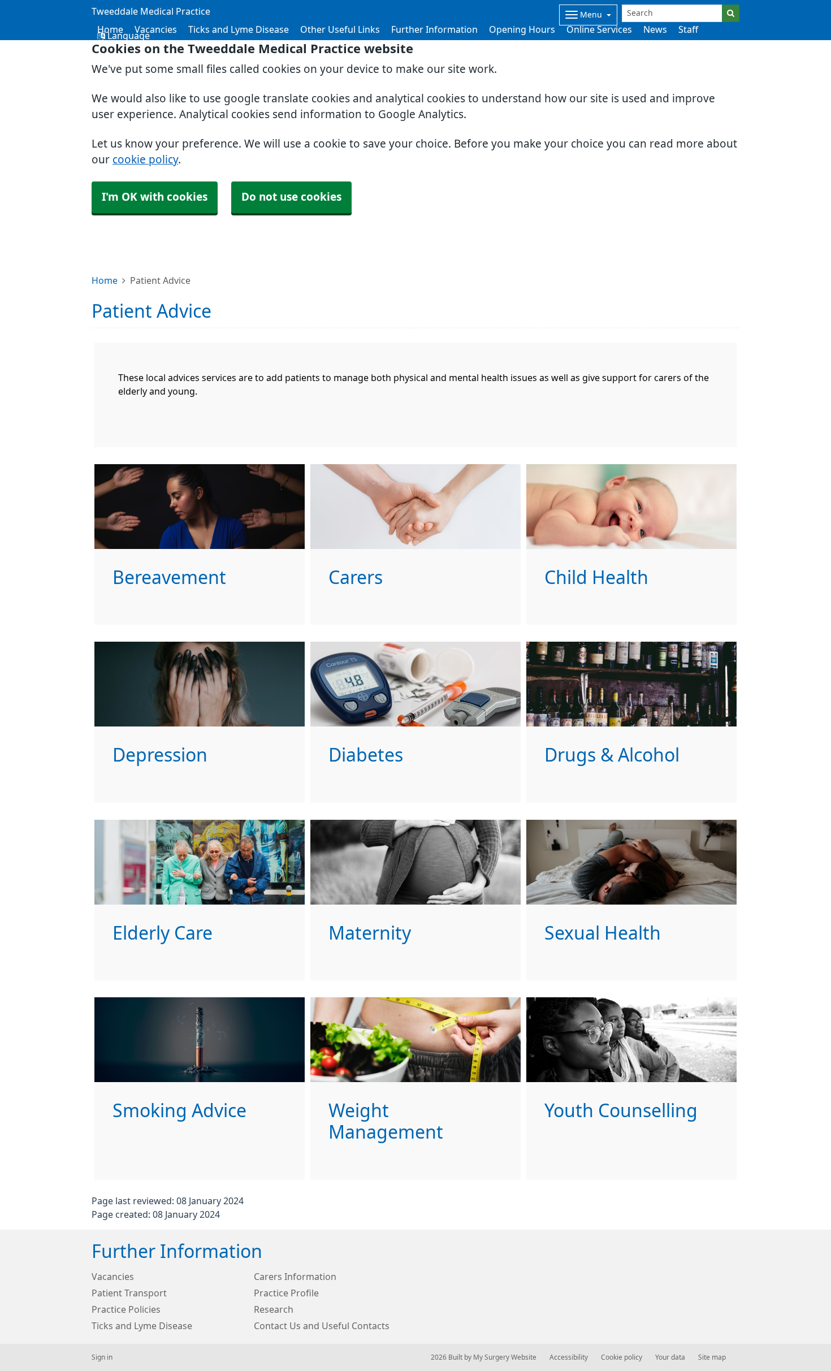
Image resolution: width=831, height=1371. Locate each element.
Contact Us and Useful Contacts (321, 1325)
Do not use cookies (291, 197)
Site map (712, 1357)
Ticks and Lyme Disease (238, 29)
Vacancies (156, 29)
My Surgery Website (504, 1357)
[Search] (730, 13)
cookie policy (145, 159)
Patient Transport (129, 1293)
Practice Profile (286, 1293)
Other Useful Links (340, 29)
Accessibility (568, 1357)
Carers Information (295, 1276)
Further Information (434, 29)
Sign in (102, 1357)
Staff (688, 29)
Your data (670, 1357)
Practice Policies (126, 1309)
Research (273, 1309)
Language (127, 35)
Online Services (599, 29)
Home (105, 280)
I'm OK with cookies (154, 197)
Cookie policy (621, 1357)
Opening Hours (522, 29)
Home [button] (110, 29)
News (655, 29)
